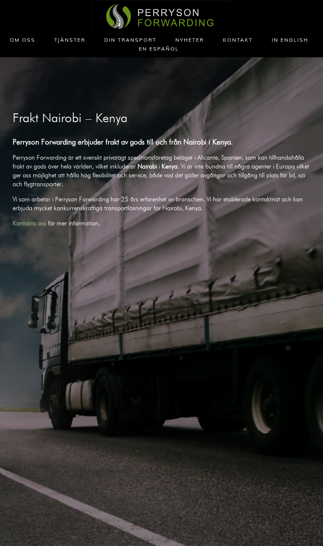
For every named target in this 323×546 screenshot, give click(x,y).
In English (290, 40)
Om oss (22, 40)
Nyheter (189, 40)
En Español (159, 49)
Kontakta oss (29, 223)
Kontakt (238, 40)
